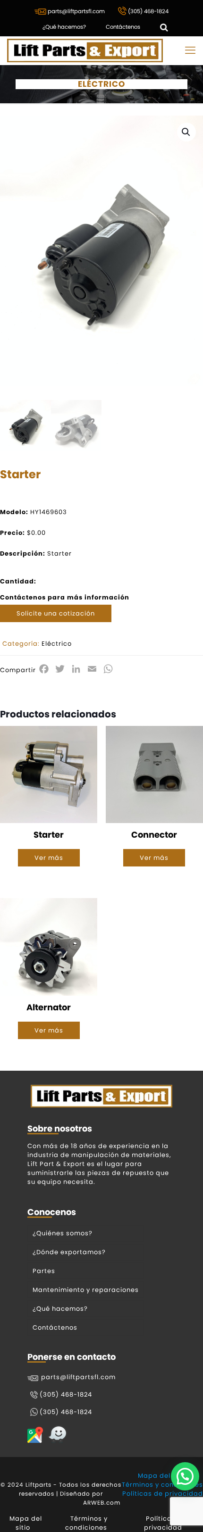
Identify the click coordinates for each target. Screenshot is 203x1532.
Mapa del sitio (162, 1475)
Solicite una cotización (56, 613)
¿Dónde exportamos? (69, 1252)
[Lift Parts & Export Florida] (85, 50)
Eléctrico (57, 643)
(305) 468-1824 (148, 11)
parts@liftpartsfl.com (75, 11)
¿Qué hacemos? (64, 27)
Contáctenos (123, 27)
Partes (44, 1270)
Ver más (48, 857)
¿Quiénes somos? (63, 1233)
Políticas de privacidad (162, 1493)
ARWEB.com (101, 1503)
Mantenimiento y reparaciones (86, 1289)
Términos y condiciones (162, 1484)
